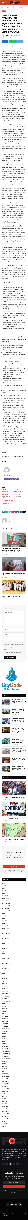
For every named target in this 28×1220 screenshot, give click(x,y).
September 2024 (6, 941)
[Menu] (3, 2)
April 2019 (4, 1101)
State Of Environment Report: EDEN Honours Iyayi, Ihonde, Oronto (19, 701)
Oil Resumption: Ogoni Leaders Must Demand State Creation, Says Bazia (19, 720)
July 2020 (4, 1063)
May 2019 (4, 1098)
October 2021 (5, 1026)
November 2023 (6, 966)
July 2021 (4, 1033)
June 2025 (4, 918)
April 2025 (4, 923)
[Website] (18, 479)
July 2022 (4, 1006)
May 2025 (4, 921)
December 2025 (6, 903)
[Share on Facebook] (5, 41)
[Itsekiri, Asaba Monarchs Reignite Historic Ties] (14, 587)
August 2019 (5, 1091)
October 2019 (5, 1086)
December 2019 (5, 1081)
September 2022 (6, 1001)
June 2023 (4, 978)
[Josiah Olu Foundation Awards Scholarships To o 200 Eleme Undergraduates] (6, 769)
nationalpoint (9, 35)
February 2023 (5, 988)
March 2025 (5, 926)
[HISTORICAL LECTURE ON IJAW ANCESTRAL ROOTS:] (6, 760)
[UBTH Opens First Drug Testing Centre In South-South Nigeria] (6, 711)
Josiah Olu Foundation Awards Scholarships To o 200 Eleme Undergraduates (19, 768)
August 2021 (5, 1031)
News (3, 11)
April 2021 (4, 1041)
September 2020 (6, 1058)
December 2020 (6, 1051)
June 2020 (4, 1066)
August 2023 (5, 973)
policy (21, 1190)
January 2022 (5, 1021)
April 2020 (4, 1071)
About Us (11, 1209)
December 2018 (5, 1111)
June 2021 (4, 1036)
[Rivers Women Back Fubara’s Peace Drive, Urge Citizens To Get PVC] (6, 751)
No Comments (6, 37)
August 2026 (5, 883)
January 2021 (5, 1048)
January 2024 (5, 961)
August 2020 (5, 1061)
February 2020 (5, 1076)
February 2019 (5, 1106)
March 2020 (5, 1073)
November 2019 (5, 1083)
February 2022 (5, 1018)
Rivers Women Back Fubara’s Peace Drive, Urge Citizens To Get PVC (19, 750)
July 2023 (4, 976)
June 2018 (4, 1123)
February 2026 (5, 898)
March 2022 (5, 1016)
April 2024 (4, 953)
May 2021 (4, 1038)
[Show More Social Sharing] (24, 41)
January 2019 (5, 1108)
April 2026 (4, 893)
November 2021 (5, 1023)
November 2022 (6, 996)
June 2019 (4, 1096)
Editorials (5, 836)
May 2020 (4, 1068)
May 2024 (4, 951)
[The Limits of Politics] (14, 809)
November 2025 (6, 906)
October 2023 (5, 968)
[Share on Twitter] (19, 41)
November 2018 (5, 1113)
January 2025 (5, 931)
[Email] (15, 479)
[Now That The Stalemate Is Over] (14, 788)
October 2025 (5, 908)
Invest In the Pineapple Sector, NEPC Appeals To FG (19, 491)
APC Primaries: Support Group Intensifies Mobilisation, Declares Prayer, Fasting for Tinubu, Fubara (12, 550)
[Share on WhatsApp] (12, 41)
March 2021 (4, 1043)
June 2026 (4, 888)
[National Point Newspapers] (15, 2)
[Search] (25, 2)
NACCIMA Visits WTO (7, 500)
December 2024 (6, 933)
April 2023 (4, 983)
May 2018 (4, 1126)
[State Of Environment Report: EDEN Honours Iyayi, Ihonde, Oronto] (6, 702)
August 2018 (5, 1118)
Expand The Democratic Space (14, 839)
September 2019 (6, 1088)
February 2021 (5, 1046)
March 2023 (5, 986)
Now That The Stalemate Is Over (15, 797)
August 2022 (5, 1003)
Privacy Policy (13, 871)
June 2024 (4, 948)
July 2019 (4, 1093)
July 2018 (4, 1121)
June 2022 (4, 1008)
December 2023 (6, 963)
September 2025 (6, 911)
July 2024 (4, 946)
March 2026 (5, 896)
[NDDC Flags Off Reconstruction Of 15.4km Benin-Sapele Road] (6, 741)
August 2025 (5, 913)
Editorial (4, 794)
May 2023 (4, 981)
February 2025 (5, 928)
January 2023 (5, 991)
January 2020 (5, 1078)
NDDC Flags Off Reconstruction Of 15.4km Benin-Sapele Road (19, 741)
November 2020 (6, 1053)
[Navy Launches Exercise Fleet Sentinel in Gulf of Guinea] (14, 564)
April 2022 (4, 1013)
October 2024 (5, 938)
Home (6, 1209)
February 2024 (5, 958)
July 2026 (4, 886)
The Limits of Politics (11, 818)
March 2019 (5, 1103)
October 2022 (5, 998)
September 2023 (6, 971)
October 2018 (5, 1116)
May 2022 (4, 1011)
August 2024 (5, 943)
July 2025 (4, 916)
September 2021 (6, 1028)
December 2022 (6, 993)
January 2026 (5, 901)
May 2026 (4, 891)
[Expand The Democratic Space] (14, 830)
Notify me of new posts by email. (13, 652)
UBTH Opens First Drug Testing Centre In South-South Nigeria (18, 711)
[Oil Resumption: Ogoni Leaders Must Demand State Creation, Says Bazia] (6, 721)
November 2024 (6, 936)
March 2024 (5, 956)
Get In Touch (19, 1209)
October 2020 (5, 1056)
